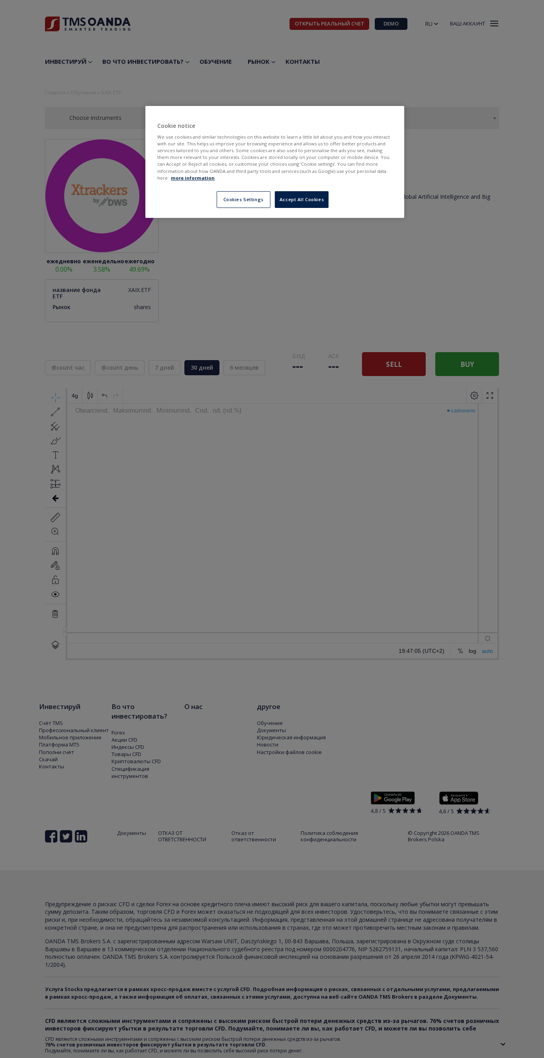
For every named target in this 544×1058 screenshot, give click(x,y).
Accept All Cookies (302, 199)
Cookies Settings (243, 199)
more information (193, 178)
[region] (274, 162)
